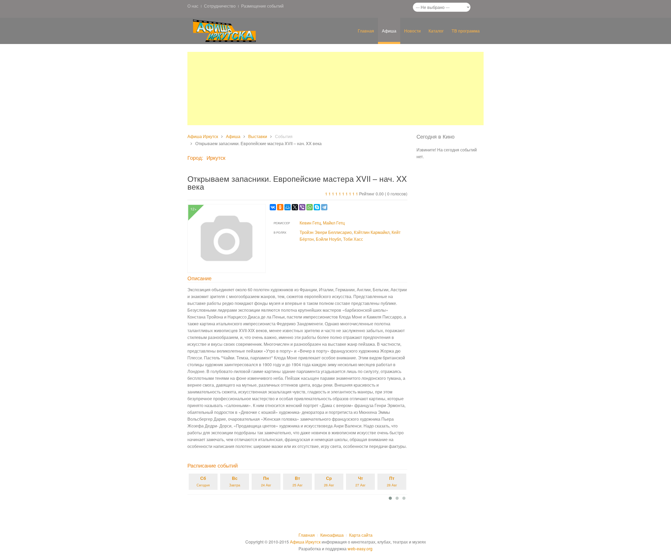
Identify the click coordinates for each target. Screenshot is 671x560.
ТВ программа (466, 31)
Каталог (436, 31)
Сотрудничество (220, 6)
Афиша (389, 31)
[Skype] (317, 207)
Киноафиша (332, 535)
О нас (192, 6)
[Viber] (302, 207)
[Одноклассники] (280, 207)
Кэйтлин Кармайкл (371, 232)
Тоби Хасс (353, 239)
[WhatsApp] (309, 207)
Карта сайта (360, 535)
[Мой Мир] (287, 207)
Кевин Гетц (310, 223)
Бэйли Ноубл (328, 239)
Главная (366, 31)
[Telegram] (324, 207)
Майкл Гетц (334, 223)
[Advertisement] (335, 88)
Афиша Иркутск (202, 136)
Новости (412, 31)
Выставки (257, 136)
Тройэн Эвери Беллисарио (326, 232)
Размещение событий (262, 6)
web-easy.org (360, 549)
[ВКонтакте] (273, 207)
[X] (295, 207)
